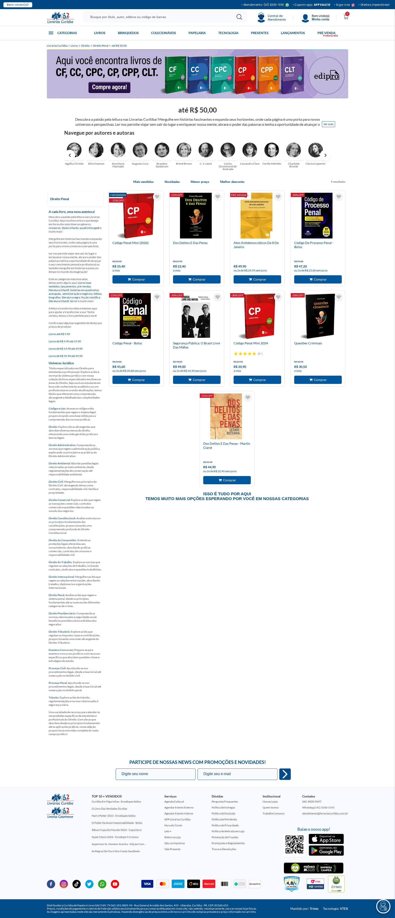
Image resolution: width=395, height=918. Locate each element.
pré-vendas (84, 286)
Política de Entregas (223, 807)
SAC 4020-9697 (311, 801)
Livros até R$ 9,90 (59, 334)
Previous (69, 155)
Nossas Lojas (270, 801)
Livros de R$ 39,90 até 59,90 (66, 356)
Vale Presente (172, 849)
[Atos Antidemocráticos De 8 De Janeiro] (256, 216)
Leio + (167, 831)
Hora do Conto (173, 825)
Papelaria (197, 33)
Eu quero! (285, 774)
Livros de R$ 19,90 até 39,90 (66, 348)
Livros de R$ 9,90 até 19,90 (65, 341)
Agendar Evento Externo (179, 807)
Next (325, 155)
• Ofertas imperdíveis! (374, 4)
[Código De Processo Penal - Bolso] (317, 216)
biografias (55, 297)
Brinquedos (128, 33)
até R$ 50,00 (119, 45)
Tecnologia (228, 33)
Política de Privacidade (225, 825)
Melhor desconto (232, 181)
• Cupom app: (312, 4)
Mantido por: (304, 908)
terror (73, 301)
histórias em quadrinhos (84, 290)
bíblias (97, 293)
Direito (85, 45)
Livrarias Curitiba (57, 45)
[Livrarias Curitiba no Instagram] (64, 883)
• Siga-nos (342, 5)
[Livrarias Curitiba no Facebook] (51, 883)
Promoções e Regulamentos (228, 843)
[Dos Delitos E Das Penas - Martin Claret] (226, 417)
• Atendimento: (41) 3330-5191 (262, 5)
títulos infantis (70, 228)
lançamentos (68, 286)
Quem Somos (271, 807)
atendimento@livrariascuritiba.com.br (325, 813)
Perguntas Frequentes (225, 801)
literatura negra (71, 297)
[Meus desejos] (157, 197)
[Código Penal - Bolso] (135, 316)
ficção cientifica (90, 297)
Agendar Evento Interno (178, 813)
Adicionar (136, 279)
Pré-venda (327, 33)
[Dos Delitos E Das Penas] (196, 216)
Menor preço (200, 181)
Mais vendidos (143, 181)
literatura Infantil (59, 290)
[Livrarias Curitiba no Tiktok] (76, 883)
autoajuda (55, 293)
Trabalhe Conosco (273, 813)
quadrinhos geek (90, 228)
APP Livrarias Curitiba (177, 819)
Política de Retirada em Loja (228, 831)
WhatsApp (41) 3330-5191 (318, 807)
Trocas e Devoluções (224, 849)
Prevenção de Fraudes (225, 837)
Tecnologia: (335, 908)
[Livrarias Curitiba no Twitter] (89, 883)
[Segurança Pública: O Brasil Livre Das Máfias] (196, 316)
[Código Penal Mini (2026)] (135, 216)
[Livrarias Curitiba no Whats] (102, 883)
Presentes (260, 33)
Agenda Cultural (174, 801)
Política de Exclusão (223, 813)
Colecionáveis (163, 33)
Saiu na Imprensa (174, 843)
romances (55, 228)
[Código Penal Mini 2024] (256, 316)
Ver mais (328, 124)
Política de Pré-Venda (224, 819)
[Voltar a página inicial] (60, 17)
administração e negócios (77, 293)
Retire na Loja (172, 837)
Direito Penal (100, 45)
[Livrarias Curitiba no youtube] (115, 883)
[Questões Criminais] (317, 316)
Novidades (172, 181)
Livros (99, 33)
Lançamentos (293, 33)
